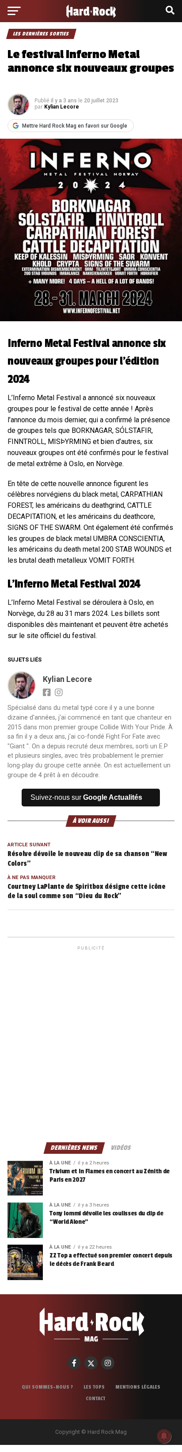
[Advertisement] (91, 1043)
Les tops (94, 1387)
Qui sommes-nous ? (47, 1387)
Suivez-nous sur (86, 797)
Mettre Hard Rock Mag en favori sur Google (74, 126)
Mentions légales (137, 1387)
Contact (95, 1398)
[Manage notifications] (164, 1436)
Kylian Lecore (61, 107)
